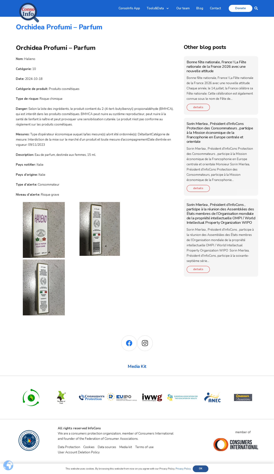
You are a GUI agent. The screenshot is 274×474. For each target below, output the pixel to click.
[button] (256, 8)
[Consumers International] (235, 444)
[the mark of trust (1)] (61, 385)
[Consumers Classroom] (243, 385)
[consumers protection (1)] (91, 385)
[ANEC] (213, 385)
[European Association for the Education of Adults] (182, 385)
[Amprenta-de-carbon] (31, 385)
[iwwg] (152, 385)
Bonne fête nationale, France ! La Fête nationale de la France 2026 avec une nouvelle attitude (216, 67)
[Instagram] (145, 343)
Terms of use (144, 447)
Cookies (89, 447)
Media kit (125, 447)
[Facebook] (129, 343)
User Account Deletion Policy (79, 452)
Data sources (107, 447)
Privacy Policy (183, 468)
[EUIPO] (122, 385)
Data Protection (69, 447)
